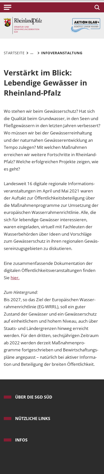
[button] (7, 7)
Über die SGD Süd (33, 397)
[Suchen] (96, 7)
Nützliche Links (32, 418)
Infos (21, 439)
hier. (15, 278)
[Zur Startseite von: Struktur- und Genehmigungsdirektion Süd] (23, 25)
